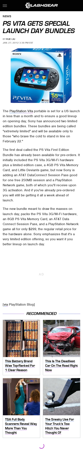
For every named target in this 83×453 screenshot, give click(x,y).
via (6, 304)
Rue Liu (10, 39)
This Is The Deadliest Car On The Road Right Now (61, 365)
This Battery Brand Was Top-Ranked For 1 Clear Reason (20, 365)
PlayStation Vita (21, 111)
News (7, 16)
